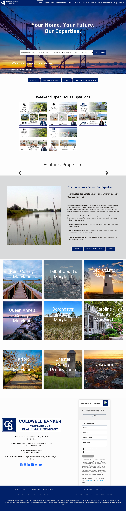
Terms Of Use (87, 489)
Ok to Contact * (89, 452)
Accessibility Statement (85, 494)
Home (40, 3)
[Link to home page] (10, 3)
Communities (61, 4)
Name (85, 427)
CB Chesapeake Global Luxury (107, 3)
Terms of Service (100, 480)
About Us (85, 4)
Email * (85, 432)
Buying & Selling (74, 4)
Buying (86, 449)
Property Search (49, 3)
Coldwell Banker (18, 489)
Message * (86, 442)
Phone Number (88, 437)
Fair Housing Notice (104, 494)
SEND (87, 456)
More (121, 4)
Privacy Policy (89, 480)
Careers (93, 3)
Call (95, 415)
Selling (94, 449)
